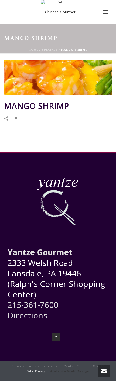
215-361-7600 (33, 304)
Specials (50, 49)
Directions (27, 315)
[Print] (18, 118)
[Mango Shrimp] (58, 77)
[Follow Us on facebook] (56, 337)
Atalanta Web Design (70, 371)
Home (34, 49)
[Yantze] (58, 12)
